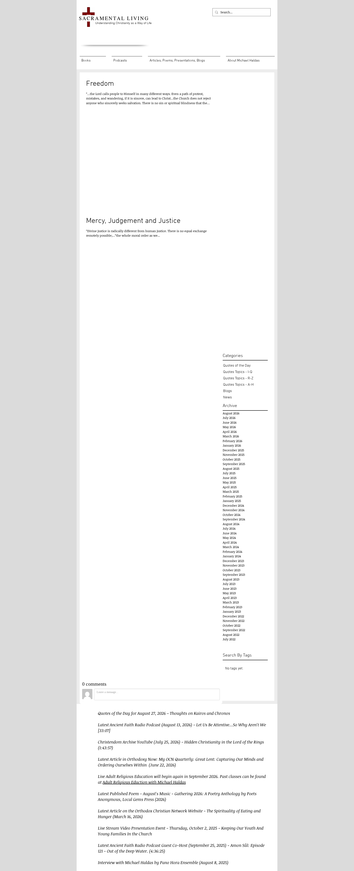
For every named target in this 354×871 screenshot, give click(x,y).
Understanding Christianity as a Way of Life (123, 23)
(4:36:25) (157, 851)
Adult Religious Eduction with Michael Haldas (144, 782)
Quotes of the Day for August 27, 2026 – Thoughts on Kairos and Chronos (164, 713)
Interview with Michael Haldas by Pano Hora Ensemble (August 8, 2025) (163, 862)
